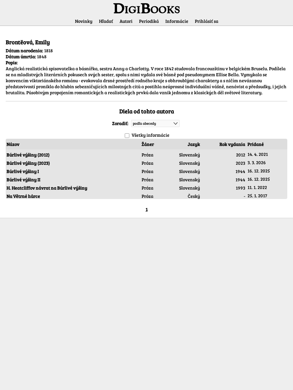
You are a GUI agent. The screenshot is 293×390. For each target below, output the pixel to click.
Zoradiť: (120, 123)
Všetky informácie (150, 135)
